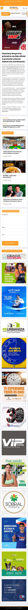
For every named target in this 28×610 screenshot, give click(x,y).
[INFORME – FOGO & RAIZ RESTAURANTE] (14, 166)
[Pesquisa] (24, 8)
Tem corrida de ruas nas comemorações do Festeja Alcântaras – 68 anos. (14, 120)
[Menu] (2, 8)
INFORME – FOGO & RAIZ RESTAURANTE (9, 176)
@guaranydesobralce (15, 110)
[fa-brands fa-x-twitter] (14, 4)
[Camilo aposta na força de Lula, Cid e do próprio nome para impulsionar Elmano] (14, 142)
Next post (5, 123)
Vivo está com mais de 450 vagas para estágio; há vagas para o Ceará (13, 126)
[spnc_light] (26, 8)
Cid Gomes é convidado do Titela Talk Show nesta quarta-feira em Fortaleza (12, 200)
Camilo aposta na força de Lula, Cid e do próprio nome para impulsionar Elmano (12, 152)
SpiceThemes (19, 607)
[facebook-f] (12, 4)
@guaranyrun (5, 111)
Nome (3, 227)
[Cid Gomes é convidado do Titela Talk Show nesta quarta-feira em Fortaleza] (14, 190)
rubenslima (7, 150)
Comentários (5, 214)
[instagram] (15, 4)
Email (3, 234)
